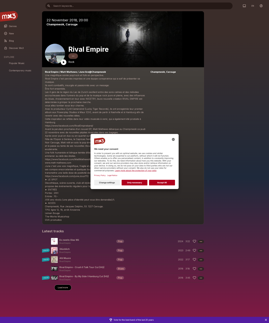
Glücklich (64, 249)
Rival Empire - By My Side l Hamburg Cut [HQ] (84, 276)
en (252, 6)
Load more (63, 287)
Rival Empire (88, 49)
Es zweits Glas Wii (69, 240)
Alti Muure (65, 258)
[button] (123, 241)
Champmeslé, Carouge (62, 24)
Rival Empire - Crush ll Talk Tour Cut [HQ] (81, 267)
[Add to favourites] (194, 241)
